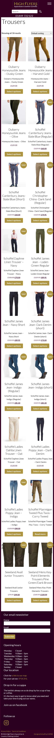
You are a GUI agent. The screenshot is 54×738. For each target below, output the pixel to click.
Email (6, 627)
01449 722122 (24, 15)
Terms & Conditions (19, 731)
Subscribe (9, 637)
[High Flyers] (26, 5)
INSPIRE (50, 734)
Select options (14, 91)
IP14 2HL (23, 678)
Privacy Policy (6, 731)
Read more (40, 534)
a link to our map (19, 675)
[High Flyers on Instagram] (6, 722)
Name (6, 620)
